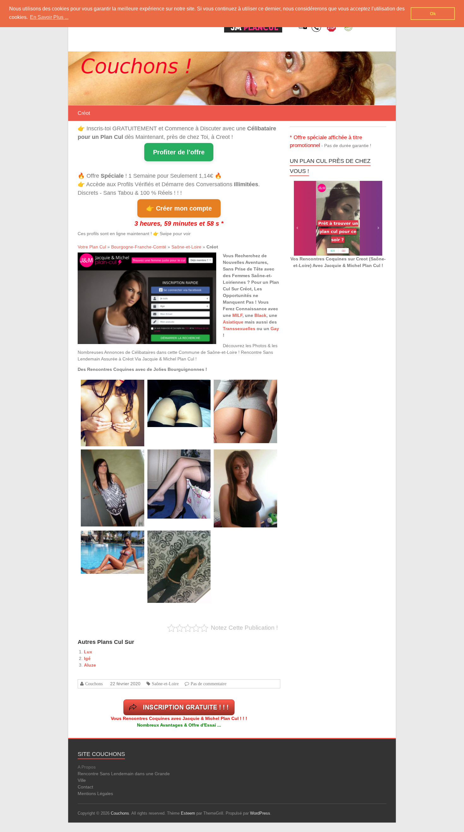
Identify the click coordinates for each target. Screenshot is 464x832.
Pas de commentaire (208, 683)
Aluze (90, 665)
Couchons (94, 683)
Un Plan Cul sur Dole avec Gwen (174, 456)
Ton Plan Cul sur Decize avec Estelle (110, 456)
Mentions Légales (95, 793)
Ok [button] (433, 13)
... (105, 426)
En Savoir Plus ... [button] (49, 17)
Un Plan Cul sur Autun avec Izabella (243, 387)
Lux (88, 651)
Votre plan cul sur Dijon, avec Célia (176, 537)
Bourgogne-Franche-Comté (138, 246)
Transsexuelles (239, 328)
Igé (87, 658)
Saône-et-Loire (186, 246)
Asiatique (233, 321)
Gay (275, 328)
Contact (85, 786)
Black (260, 315)
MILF (237, 315)
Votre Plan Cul (92, 246)
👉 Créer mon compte (179, 208)
